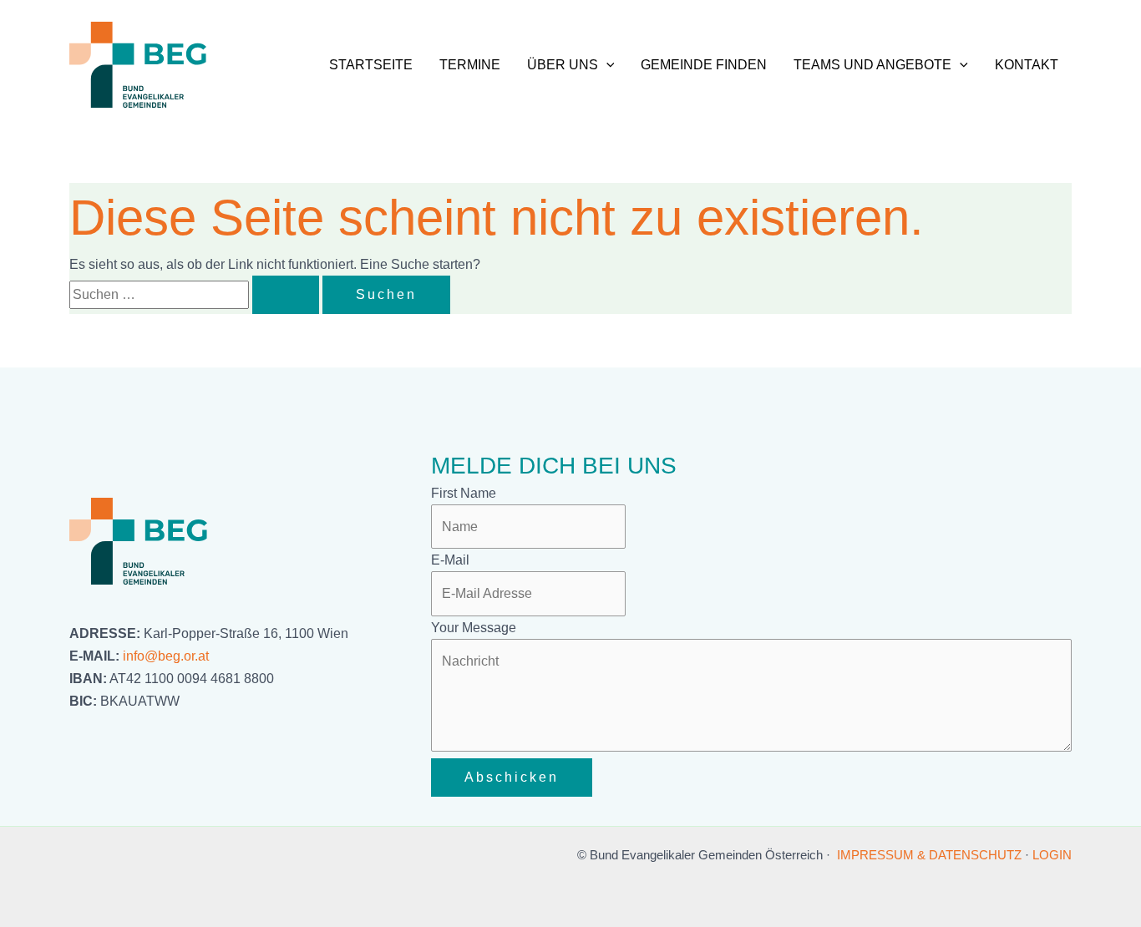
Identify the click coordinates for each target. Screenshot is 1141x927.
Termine (469, 65)
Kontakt (1026, 65)
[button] (606, 65)
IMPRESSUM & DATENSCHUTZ (929, 855)
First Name (463, 493)
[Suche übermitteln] (285, 295)
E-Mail (450, 560)
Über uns (562, 65)
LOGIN (1052, 855)
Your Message (473, 628)
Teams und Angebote (872, 65)
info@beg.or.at (166, 656)
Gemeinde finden (704, 65)
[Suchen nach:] (195, 294)
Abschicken (511, 777)
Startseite (371, 65)
